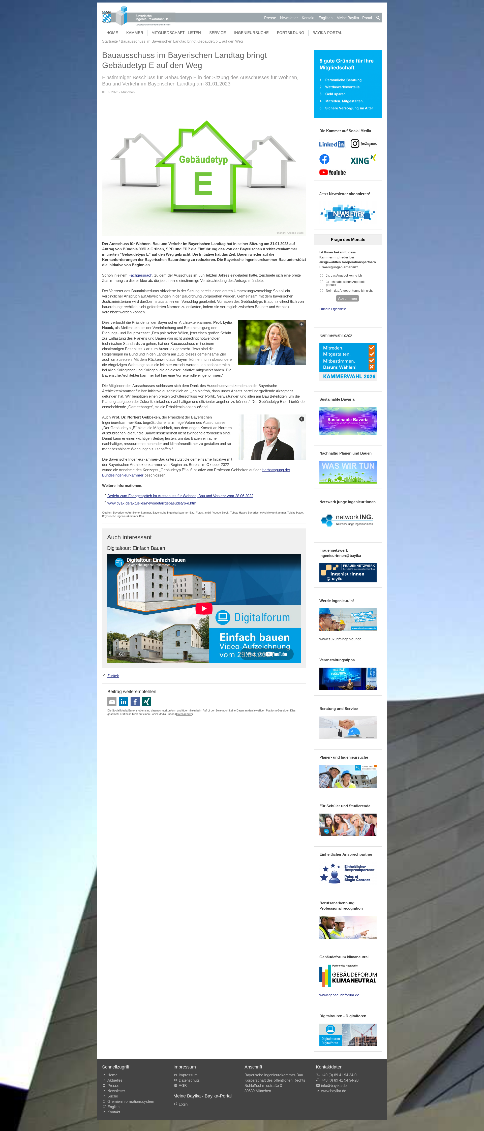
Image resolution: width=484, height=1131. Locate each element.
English (113, 1107)
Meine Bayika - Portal (354, 18)
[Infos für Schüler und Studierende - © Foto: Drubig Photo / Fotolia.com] (348, 825)
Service (217, 33)
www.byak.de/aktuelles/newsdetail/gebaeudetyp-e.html (152, 503)
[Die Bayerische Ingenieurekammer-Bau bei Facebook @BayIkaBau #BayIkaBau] (324, 159)
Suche (113, 1096)
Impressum (188, 1075)
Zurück (113, 676)
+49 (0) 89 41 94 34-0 (338, 1075)
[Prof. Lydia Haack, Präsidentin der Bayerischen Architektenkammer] (272, 342)
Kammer (134, 33)
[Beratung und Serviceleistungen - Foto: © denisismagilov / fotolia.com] (348, 727)
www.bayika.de (333, 1091)
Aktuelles (115, 1080)
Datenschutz (184, 714)
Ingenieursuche (251, 33)
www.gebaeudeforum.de (339, 995)
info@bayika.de (334, 1085)
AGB (183, 1085)
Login (183, 1104)
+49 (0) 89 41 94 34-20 (339, 1080)
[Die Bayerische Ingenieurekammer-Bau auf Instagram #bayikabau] (364, 143)
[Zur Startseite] (138, 16)
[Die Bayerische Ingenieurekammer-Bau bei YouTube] (332, 172)
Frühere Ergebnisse (333, 309)
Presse (270, 18)
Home (112, 33)
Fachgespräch (140, 275)
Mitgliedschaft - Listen (176, 33)
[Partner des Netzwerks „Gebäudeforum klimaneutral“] (348, 976)
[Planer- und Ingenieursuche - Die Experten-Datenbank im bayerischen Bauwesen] (348, 776)
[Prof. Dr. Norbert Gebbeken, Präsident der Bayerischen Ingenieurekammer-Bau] (272, 437)
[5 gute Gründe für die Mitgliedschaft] (348, 84)
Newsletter (289, 18)
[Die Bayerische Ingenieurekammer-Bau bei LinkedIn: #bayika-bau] (332, 143)
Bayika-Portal (327, 33)
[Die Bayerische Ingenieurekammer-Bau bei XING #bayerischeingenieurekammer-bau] (363, 159)
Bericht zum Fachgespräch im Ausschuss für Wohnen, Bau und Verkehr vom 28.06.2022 (180, 496)
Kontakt (308, 18)
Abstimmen (347, 298)
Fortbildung (290, 33)
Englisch (325, 18)
